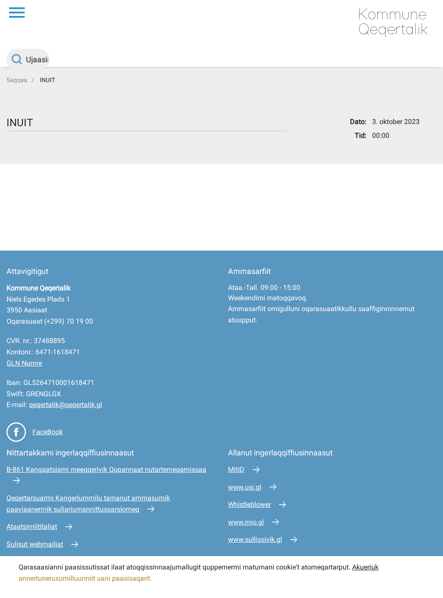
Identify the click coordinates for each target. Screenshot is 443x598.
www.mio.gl (246, 522)
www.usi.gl (244, 487)
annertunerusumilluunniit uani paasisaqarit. (86, 578)
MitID (236, 469)
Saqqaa (16, 79)
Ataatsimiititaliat (31, 526)
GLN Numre (24, 363)
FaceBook (47, 432)
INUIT (47, 79)
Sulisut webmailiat (34, 544)
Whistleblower (249, 504)
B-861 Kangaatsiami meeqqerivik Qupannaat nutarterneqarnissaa (106, 469)
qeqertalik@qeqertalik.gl (65, 405)
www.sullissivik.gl (255, 539)
